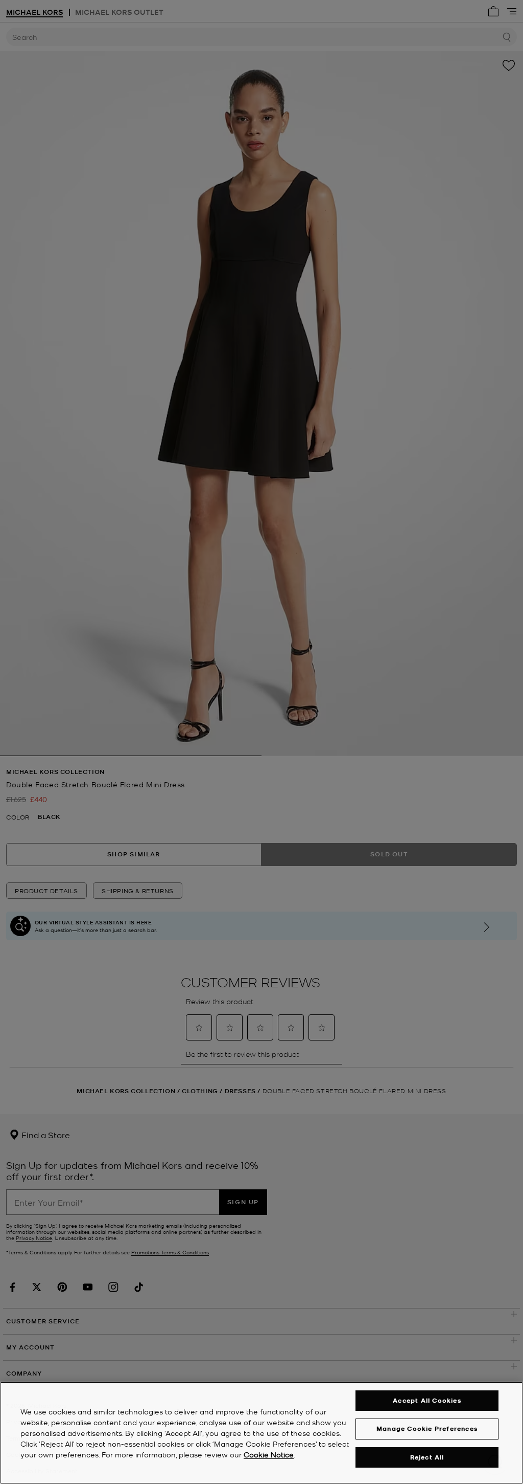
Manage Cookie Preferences (427, 1428)
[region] (261, 1433)
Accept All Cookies (427, 1400)
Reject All (427, 1457)
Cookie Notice (269, 1454)
